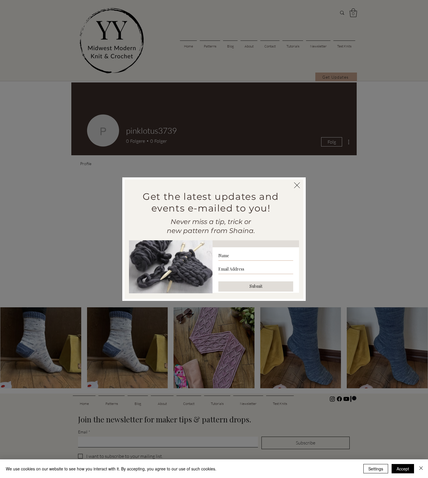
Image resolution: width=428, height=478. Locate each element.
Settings (375, 469)
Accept (403, 469)
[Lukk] (421, 468)
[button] (297, 185)
